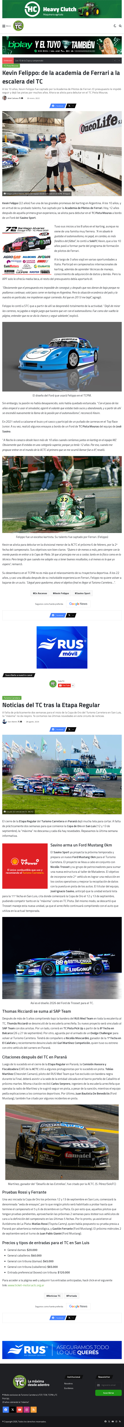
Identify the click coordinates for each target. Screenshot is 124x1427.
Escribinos (68, 1388)
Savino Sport (83, 593)
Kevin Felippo (61, 593)
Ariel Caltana (13, 98)
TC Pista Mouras (11, 65)
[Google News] (78, 604)
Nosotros (68, 1383)
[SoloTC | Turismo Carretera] (27, 25)
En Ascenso (40, 593)
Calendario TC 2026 (23, 58)
